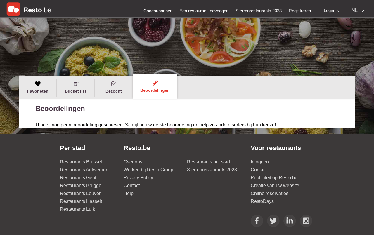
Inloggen (260, 161)
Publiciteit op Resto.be (274, 177)
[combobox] (333, 10)
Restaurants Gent (78, 177)
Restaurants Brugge (80, 185)
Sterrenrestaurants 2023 (212, 169)
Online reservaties (269, 193)
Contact (132, 185)
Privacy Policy (138, 177)
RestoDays (262, 201)
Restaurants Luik (77, 209)
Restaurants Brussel (81, 161)
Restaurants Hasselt (81, 201)
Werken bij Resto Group (148, 169)
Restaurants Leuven (81, 193)
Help (129, 193)
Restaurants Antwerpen (84, 169)
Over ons (133, 161)
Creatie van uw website (275, 185)
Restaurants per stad (208, 161)
